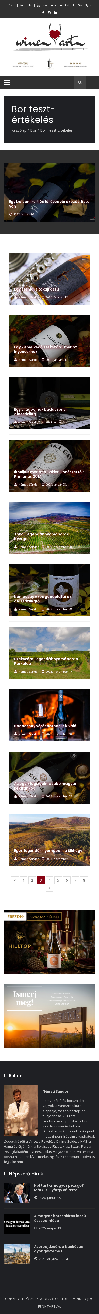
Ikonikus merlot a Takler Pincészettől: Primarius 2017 (49, 474)
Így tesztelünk (46, 5)
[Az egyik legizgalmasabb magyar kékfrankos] (49, 778)
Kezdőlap (18, 130)
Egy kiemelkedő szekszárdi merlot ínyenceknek (45, 349)
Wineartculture (55, 1298)
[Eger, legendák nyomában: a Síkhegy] (49, 840)
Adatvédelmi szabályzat (76, 5)
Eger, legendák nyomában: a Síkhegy (48, 850)
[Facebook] (43, 13)
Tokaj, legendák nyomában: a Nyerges (41, 536)
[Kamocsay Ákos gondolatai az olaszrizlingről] (49, 590)
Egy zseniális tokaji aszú (36, 289)
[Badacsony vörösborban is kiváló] (49, 715)
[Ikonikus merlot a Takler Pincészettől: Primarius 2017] (49, 466)
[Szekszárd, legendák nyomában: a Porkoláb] (49, 653)
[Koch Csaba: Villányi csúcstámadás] (49, 192)
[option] (49, 192)
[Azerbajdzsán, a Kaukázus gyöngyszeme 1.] (17, 1254)
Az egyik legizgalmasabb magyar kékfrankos (45, 786)
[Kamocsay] (49, 942)
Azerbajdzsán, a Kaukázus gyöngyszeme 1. (58, 1248)
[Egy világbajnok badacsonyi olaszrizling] (49, 403)
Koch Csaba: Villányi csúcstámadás (42, 206)
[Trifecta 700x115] (49, 63)
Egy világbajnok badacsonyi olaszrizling (40, 411)
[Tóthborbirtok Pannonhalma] (49, 1016)
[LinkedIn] (55, 13)
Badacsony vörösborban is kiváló (45, 726)
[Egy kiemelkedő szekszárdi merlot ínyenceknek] (49, 341)
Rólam (11, 5)
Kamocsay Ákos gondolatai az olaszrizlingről (42, 598)
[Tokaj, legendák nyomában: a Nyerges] (49, 528)
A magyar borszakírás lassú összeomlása (60, 1218)
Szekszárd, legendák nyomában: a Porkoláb (46, 661)
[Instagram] (49, 13)
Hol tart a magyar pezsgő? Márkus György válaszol (59, 1187)
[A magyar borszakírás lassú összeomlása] (17, 1224)
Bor (33, 130)
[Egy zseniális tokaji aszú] (49, 279)
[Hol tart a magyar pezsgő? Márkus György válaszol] (17, 1193)
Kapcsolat (26, 5)
